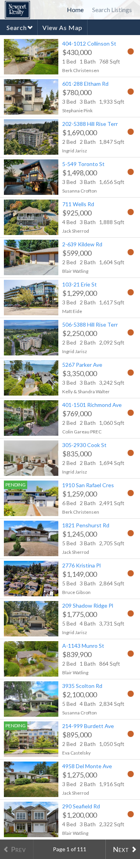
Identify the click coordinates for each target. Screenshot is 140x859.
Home (75, 9)
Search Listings (112, 9)
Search (17, 27)
